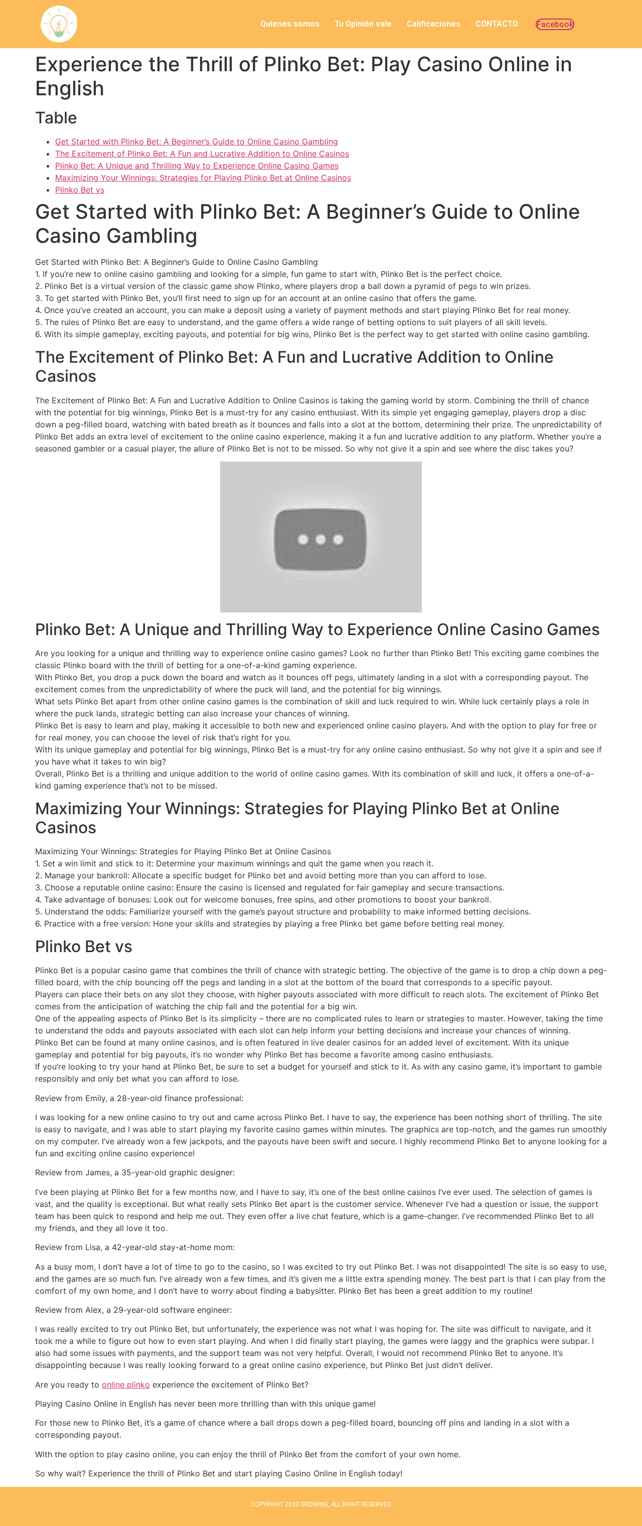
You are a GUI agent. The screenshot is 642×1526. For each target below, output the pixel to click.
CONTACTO (496, 24)
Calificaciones (433, 24)
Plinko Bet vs (79, 190)
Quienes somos (289, 24)
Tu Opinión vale (363, 24)
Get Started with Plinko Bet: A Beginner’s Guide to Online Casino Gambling (196, 141)
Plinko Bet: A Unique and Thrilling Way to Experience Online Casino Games (197, 166)
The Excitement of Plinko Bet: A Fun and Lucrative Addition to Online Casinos (202, 153)
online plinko (126, 1385)
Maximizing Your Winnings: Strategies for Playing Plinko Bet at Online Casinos (203, 178)
